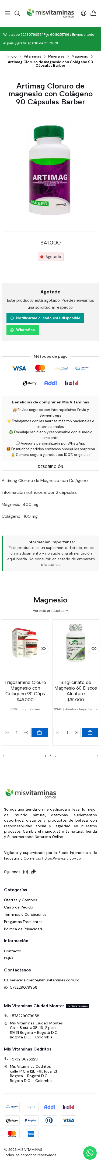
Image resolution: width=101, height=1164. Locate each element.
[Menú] (7, 13)
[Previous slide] (6, 756)
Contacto (12, 951)
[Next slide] (95, 756)
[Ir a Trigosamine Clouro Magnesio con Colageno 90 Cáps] (25, 649)
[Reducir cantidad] (7, 732)
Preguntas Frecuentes (23, 921)
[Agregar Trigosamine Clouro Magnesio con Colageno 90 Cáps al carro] (40, 732)
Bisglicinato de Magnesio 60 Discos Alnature (75, 688)
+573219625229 (24, 1059)
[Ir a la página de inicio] (50, 13)
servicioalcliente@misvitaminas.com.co (44, 980)
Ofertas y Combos (20, 899)
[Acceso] (83, 13)
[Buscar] (17, 13)
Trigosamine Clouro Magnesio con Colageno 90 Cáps (25, 688)
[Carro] (93, 14)
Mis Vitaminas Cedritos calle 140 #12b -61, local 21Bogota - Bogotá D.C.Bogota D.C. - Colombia (33, 1073)
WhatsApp (25, 330)
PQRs (8, 958)
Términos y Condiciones (25, 914)
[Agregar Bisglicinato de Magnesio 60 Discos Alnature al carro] (90, 732)
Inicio (12, 56)
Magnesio (80, 56)
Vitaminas (32, 56)
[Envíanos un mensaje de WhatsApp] (90, 1153)
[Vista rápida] (43, 648)
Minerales (56, 56)
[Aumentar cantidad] (26, 732)
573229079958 (23, 987)
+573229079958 (24, 1015)
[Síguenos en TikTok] (33, 872)
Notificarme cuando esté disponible (48, 318)
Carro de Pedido (18, 907)
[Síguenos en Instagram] (25, 872)
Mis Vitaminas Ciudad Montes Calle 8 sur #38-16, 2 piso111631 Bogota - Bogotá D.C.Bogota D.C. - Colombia (36, 1030)
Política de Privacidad (23, 929)
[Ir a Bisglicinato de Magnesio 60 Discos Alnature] (76, 649)
